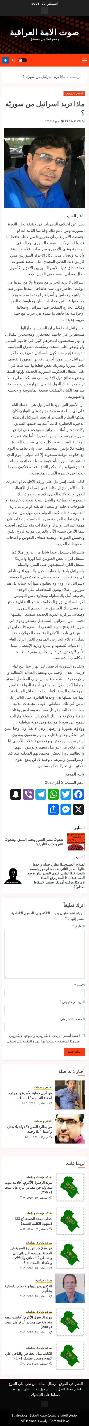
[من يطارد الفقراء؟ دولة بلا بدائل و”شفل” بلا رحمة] (70, 1129)
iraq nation (73, 121)
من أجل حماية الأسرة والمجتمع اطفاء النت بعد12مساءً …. (30, 1095)
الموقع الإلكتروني (72, 1019)
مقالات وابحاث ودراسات (39, 1177)
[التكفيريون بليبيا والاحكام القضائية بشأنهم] (70, 1288)
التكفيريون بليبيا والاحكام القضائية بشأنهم (28, 1288)
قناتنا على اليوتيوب (24, 1389)
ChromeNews (59, 1420)
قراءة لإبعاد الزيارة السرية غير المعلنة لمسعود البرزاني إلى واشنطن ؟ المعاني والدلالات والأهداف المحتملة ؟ (31, 1255)
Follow (5, 60)
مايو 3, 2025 (52, 121)
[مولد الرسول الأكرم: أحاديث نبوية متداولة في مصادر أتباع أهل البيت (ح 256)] (70, 1187)
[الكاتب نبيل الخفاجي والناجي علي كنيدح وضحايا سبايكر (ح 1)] (70, 1355)
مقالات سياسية (44, 1280)
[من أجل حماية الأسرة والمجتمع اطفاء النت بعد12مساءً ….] (70, 1095)
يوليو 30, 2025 (40, 1137)
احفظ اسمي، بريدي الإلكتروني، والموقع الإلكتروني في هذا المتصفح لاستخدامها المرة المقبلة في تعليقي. (43, 1038)
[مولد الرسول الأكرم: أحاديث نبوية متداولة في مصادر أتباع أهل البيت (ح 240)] (70, 1322)
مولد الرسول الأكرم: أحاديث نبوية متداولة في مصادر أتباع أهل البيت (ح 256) (28, 1187)
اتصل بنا (59, 1389)
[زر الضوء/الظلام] (22, 60)
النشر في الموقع (71, 1383)
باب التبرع (16, 1383)
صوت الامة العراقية (44, 32)
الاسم (79, 985)
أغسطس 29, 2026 (38, 1198)
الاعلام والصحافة (74, 93)
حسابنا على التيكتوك (45, 1394)
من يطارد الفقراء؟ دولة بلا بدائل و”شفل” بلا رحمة (29, 1129)
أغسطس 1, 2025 (39, 1103)
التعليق (78, 926)
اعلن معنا (74, 1389)
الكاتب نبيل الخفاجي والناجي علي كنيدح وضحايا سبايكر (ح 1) (28, 1356)
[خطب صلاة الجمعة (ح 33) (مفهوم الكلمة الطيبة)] (70, 1221)
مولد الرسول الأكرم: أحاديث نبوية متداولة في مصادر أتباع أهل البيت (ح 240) (28, 1322)
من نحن (31, 1383)
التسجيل (45, 1389)
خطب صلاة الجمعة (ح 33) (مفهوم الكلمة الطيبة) (33, 1221)
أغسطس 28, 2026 (38, 1268)
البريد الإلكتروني (72, 1001)
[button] (84, 60)
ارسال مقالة (48, 1383)
